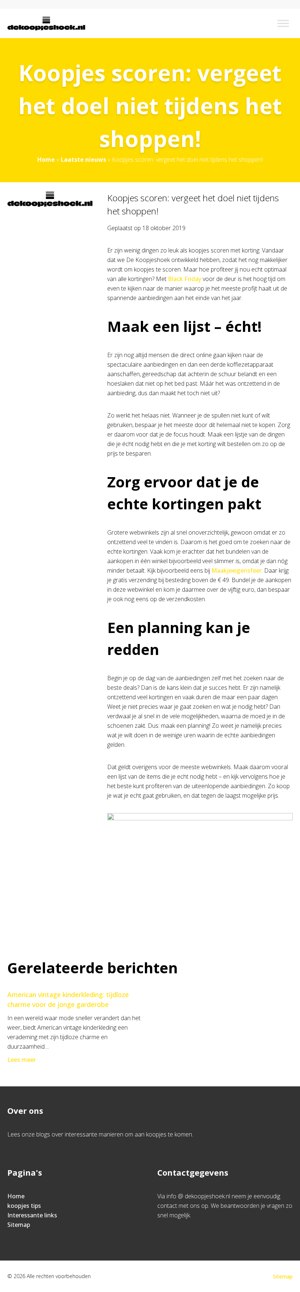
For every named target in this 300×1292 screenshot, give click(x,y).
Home (46, 160)
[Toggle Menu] (283, 23)
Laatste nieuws (83, 160)
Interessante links (32, 1215)
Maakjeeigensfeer (236, 570)
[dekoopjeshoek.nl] (46, 23)
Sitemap (18, 1225)
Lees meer (21, 1060)
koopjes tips (24, 1206)
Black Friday (184, 279)
